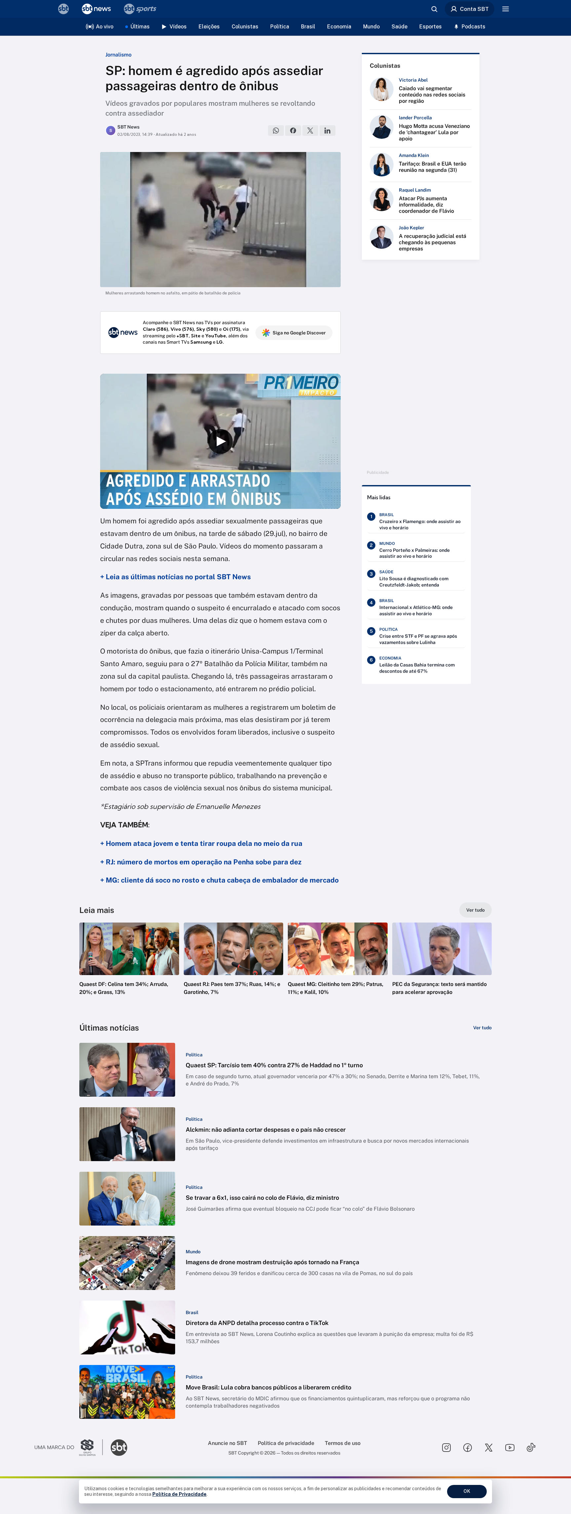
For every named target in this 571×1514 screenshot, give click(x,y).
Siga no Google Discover (299, 332)
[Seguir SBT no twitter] (488, 1447)
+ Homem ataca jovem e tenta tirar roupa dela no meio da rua (201, 843)
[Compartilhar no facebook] (293, 130)
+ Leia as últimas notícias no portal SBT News (175, 577)
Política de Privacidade (179, 1494)
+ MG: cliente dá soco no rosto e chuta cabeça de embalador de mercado (219, 880)
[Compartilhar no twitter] (310, 130)
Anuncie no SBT (227, 1443)
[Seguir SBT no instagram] (446, 1447)
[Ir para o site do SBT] (119, 1447)
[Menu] (505, 9)
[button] (129, 969)
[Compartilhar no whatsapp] (276, 130)
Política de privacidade (286, 1443)
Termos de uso (343, 1443)
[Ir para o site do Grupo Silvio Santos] (69, 1447)
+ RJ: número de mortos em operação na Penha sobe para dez (200, 862)
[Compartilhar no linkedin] (327, 130)
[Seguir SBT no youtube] (510, 1447)
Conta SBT (474, 9)
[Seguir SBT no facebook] (467, 1447)
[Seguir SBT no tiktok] (531, 1447)
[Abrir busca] (434, 9)
